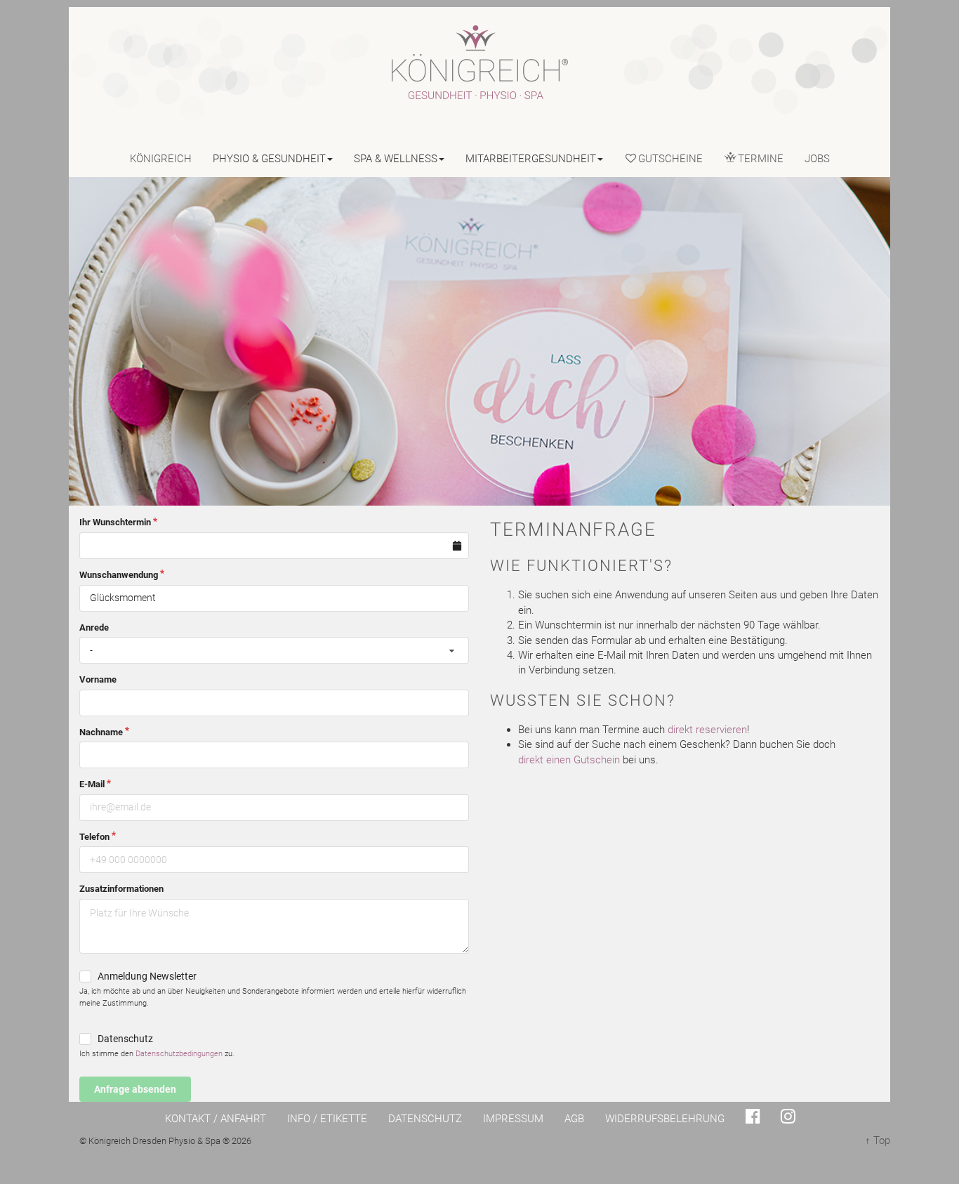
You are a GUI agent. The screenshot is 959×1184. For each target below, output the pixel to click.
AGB (574, 1118)
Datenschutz (125, 1038)
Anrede (94, 627)
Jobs (817, 158)
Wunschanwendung (118, 575)
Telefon (94, 836)
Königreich (161, 158)
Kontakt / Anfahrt (215, 1118)
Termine (760, 158)
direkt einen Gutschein (569, 760)
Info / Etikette (327, 1118)
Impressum (513, 1118)
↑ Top (877, 1140)
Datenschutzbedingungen (179, 1053)
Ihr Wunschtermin (115, 522)
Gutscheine (670, 158)
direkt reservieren (707, 729)
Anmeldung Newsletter (147, 976)
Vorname (98, 679)
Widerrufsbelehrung (665, 1118)
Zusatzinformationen (121, 888)
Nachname (101, 732)
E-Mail (92, 784)
